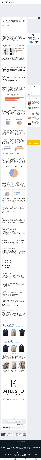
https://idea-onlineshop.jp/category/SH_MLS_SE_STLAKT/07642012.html (12, 326)
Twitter (29, 43)
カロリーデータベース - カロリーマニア (10, 454)
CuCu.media (30, 92)
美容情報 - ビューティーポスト (11, 448)
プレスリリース (23, 424)
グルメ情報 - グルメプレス (5, 447)
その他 (29, 94)
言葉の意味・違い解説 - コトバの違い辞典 (20, 455)
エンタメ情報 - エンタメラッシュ (15, 447)
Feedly (35, 43)
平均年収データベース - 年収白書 (21, 454)
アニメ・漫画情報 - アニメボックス (26, 447)
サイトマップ (21, 444)
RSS (37, 43)
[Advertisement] (20, 10)
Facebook (32, 43)
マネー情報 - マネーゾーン (30, 448)
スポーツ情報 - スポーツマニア (21, 448)
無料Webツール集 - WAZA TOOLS (32, 454)
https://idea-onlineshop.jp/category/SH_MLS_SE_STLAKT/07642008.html (12, 342)
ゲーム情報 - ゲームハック (36, 447)
